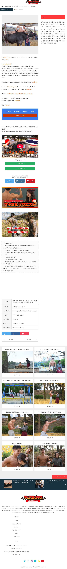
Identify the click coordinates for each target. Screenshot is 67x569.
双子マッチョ (56, 36)
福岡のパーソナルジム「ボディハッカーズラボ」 (16, 545)
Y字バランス (45, 22)
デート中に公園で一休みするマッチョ (50, 349)
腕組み (48, 41)
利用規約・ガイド (17, 530)
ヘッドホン (52, 31)
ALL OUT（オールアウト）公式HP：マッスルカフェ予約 (16, 551)
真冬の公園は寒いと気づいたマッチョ (50, 380)
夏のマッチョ (29, 300)
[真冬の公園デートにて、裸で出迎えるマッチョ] (17, 364)
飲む (55, 43)
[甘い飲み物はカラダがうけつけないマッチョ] (50, 427)
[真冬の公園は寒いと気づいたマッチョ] (50, 396)
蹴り (42, 43)
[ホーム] (2, 6)
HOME (16, 520)
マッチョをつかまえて (18, 323)
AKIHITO (8, 105)
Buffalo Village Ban (12, 87)
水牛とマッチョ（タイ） (6, 9)
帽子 (44, 38)
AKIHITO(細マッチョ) (18, 315)
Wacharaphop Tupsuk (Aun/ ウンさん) (17, 93)
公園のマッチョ (11, 360)
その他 (17, 360)
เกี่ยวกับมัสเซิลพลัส (6, 64)
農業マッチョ (24, 302)
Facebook (28, 89)
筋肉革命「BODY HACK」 (16, 548)
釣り (51, 43)
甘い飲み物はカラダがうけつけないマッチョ (49, 412)
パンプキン (51, 29)
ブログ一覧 (59, 476)
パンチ (45, 29)
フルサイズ (21, 169)
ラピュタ (62, 34)
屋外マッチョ (22, 300)
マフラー (51, 34)
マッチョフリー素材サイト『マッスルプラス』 (36, 567)
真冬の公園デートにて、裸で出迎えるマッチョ (17, 349)
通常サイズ (21, 163)
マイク (46, 34)
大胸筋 (16, 319)
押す (53, 38)
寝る (14, 300)
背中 (29, 360)
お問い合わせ (17, 536)
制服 (49, 36)
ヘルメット (59, 31)
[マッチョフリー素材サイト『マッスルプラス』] (33, 2)
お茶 (55, 22)
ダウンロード (17, 375)
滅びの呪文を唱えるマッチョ (49, 443)
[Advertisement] (20, 287)
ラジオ (57, 34)
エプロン (56, 24)
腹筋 (62, 360)
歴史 (44, 41)
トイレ (58, 26)
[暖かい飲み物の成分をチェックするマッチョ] (17, 428)
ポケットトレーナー (16, 554)
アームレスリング (48, 24)
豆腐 (60, 41)
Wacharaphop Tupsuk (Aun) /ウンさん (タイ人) (25, 311)
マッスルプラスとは (16, 523)
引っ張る (48, 38)
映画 (60, 38)
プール (46, 31)
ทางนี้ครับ (34, 82)
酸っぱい (47, 43)
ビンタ (57, 29)
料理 (57, 38)
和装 (61, 36)
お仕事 (51, 22)
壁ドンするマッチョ (17, 443)
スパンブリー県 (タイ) (18, 327)
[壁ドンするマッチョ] (17, 459)
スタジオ (48, 26)
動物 (17, 300)
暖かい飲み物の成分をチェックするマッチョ (17, 412)
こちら (6, 59)
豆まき (56, 41)
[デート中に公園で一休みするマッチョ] (50, 364)
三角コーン (44, 36)
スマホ (53, 26)
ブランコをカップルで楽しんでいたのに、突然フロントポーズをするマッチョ (17, 381)
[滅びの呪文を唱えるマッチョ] (50, 459)
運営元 (16, 533)
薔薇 (52, 41)
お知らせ (17, 527)
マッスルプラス (6, 57)
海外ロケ (30, 302)
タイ (19, 302)
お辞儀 (59, 22)
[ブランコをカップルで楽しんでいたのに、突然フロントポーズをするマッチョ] (17, 396)
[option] (19, 484)
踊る (63, 41)
